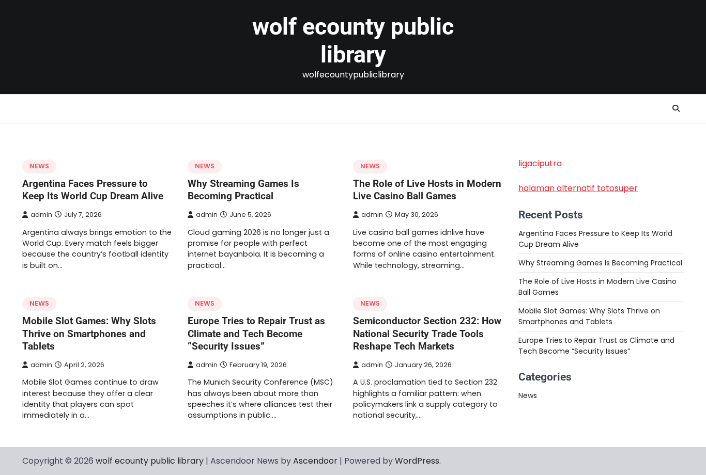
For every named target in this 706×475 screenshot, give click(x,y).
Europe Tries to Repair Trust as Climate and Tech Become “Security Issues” (256, 334)
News (39, 166)
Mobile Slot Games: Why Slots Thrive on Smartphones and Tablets (89, 334)
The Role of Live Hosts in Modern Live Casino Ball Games (427, 190)
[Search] (676, 108)
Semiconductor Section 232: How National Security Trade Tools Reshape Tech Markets (427, 334)
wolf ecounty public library (353, 40)
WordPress (417, 461)
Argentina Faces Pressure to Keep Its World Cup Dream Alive (92, 190)
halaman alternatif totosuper (578, 188)
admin (41, 214)
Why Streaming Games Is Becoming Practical (243, 190)
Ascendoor (315, 461)
